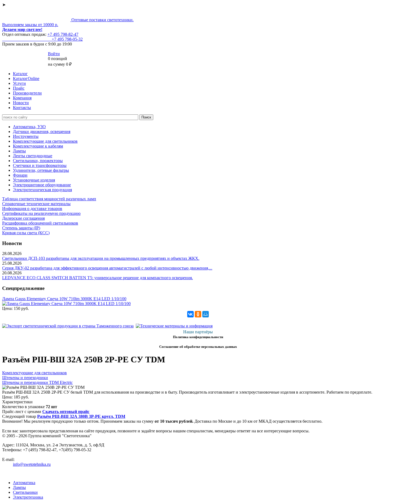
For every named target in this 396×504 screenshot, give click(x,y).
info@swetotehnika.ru (32, 464)
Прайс (19, 88)
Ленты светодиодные (32, 155)
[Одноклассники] (198, 314)
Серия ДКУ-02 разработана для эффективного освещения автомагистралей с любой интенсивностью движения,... (107, 268)
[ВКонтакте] (190, 314)
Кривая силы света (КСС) (26, 232)
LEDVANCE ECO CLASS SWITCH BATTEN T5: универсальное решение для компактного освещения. (97, 277)
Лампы (19, 151)
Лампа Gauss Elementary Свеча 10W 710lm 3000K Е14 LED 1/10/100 (64, 298)
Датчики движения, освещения (41, 131)
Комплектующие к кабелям (38, 146)
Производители (27, 93)
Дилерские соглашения (23, 218)
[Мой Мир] (205, 314)
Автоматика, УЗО (29, 126)
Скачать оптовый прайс (65, 411)
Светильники (25, 492)
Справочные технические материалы (36, 203)
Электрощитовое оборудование (42, 185)
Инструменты (26, 136)
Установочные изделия (34, 180)
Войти (54, 53)
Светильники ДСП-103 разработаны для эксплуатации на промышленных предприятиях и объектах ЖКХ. (100, 258)
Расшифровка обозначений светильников (40, 223)
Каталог (20, 73)
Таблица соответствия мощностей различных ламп (49, 199)
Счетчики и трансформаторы (40, 165)
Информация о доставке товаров (32, 208)
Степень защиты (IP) (21, 228)
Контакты (22, 107)
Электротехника (28, 497)
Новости (21, 102)
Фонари (20, 175)
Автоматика (24, 482)
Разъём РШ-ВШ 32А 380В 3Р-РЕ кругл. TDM (81, 416)
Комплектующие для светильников (45, 141)
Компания (22, 98)
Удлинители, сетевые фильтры (41, 170)
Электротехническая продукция (42, 189)
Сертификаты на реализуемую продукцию (41, 213)
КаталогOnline (26, 78)
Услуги (19, 83)
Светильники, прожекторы (38, 160)
